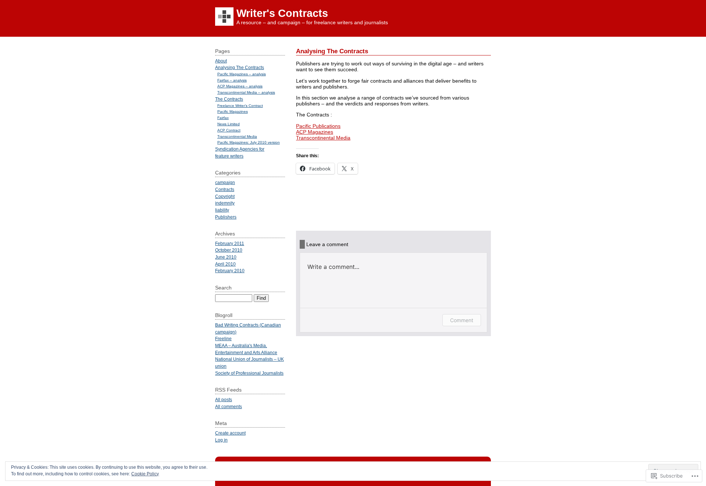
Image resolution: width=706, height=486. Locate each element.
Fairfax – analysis (232, 80)
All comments (228, 406)
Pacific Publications (318, 126)
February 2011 (229, 243)
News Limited (228, 124)
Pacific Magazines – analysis (241, 74)
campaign (225, 182)
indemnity (225, 203)
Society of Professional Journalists (249, 373)
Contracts (224, 189)
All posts (223, 399)
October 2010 (228, 250)
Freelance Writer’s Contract (240, 106)
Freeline (223, 338)
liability (222, 210)
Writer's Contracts (282, 13)
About (221, 60)
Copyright (225, 196)
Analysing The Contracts (239, 67)
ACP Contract (228, 130)
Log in (221, 440)
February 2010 (230, 270)
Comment (461, 320)
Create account (230, 433)
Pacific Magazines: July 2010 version (248, 142)
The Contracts (229, 99)
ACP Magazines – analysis (240, 86)
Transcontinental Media (323, 138)
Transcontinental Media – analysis (246, 92)
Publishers (225, 217)
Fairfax (223, 118)
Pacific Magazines (232, 111)
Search (223, 288)
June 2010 (225, 257)
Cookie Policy (145, 473)
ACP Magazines (314, 132)
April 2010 (225, 264)
